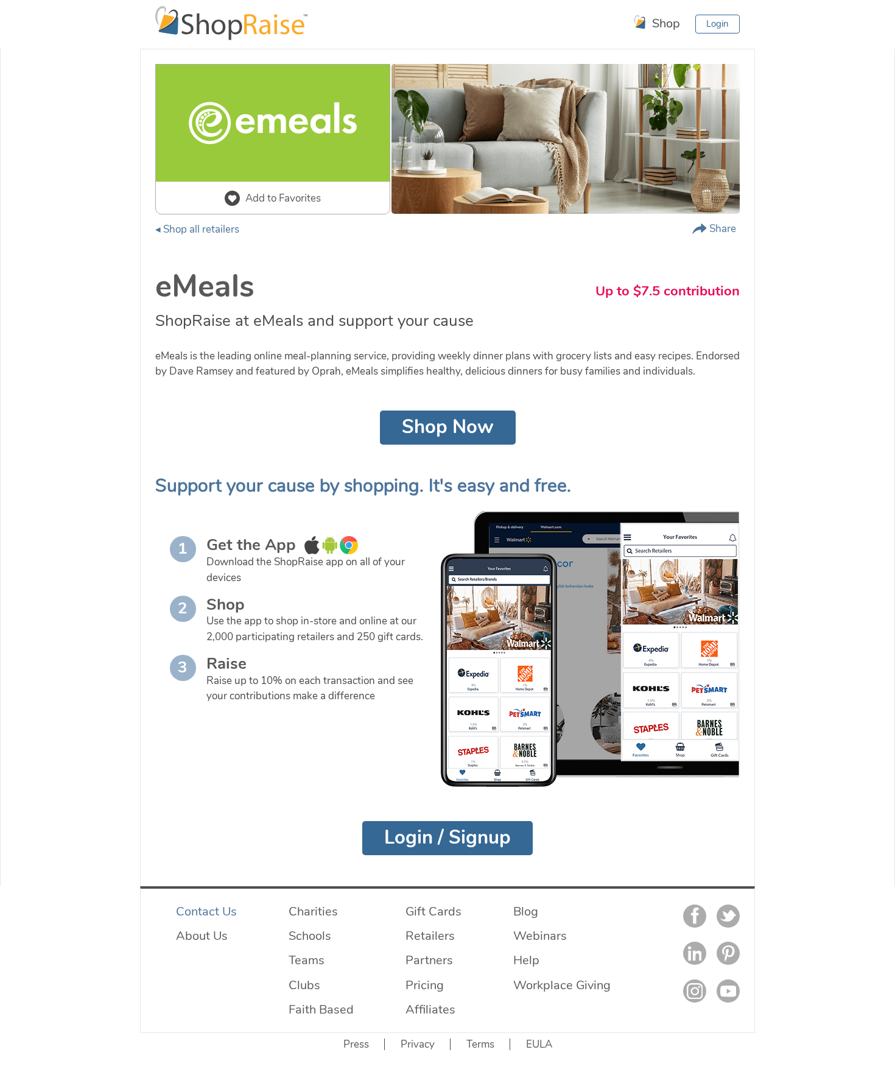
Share (721, 229)
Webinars (540, 935)
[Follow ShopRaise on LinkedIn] (694, 953)
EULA (539, 1044)
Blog (525, 911)
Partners (429, 959)
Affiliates (430, 1009)
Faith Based (321, 1009)
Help (526, 959)
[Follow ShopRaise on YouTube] (728, 991)
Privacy (418, 1044)
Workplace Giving (562, 984)
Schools (310, 935)
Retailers (430, 935)
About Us (202, 935)
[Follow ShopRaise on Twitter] (728, 916)
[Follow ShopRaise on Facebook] (694, 916)
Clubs (304, 984)
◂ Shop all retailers (197, 230)
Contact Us (206, 911)
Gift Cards (433, 911)
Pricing (424, 984)
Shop (664, 23)
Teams (307, 959)
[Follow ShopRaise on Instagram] (694, 991)
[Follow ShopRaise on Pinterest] (728, 953)
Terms (480, 1044)
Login (717, 24)
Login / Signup (447, 837)
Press (356, 1044)
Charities (313, 911)
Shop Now (448, 427)
